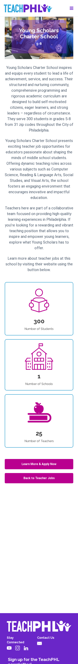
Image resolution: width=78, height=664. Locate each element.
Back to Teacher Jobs (39, 478)
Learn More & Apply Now (39, 464)
